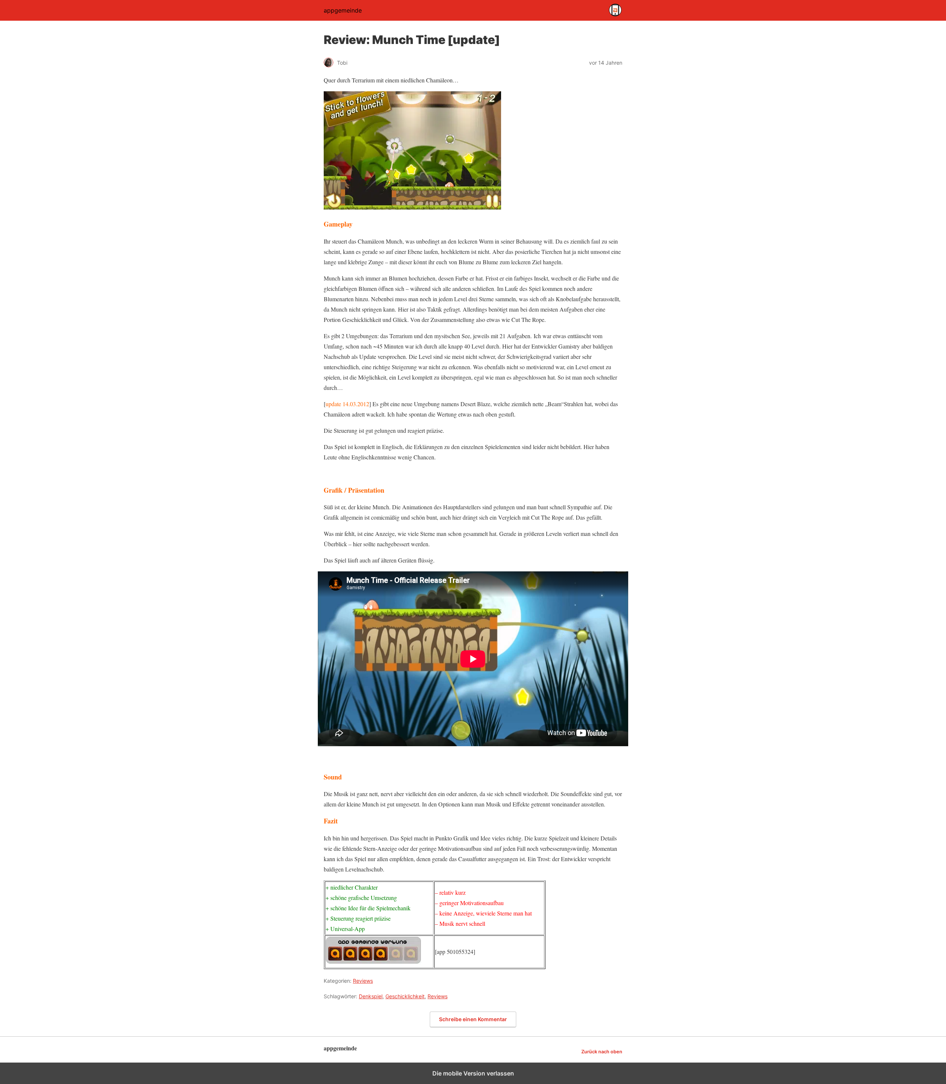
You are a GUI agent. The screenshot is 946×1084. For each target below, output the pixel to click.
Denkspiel (370, 996)
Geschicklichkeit (405, 996)
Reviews (363, 981)
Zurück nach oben (601, 1051)
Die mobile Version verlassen (473, 1073)
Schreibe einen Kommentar (473, 1019)
